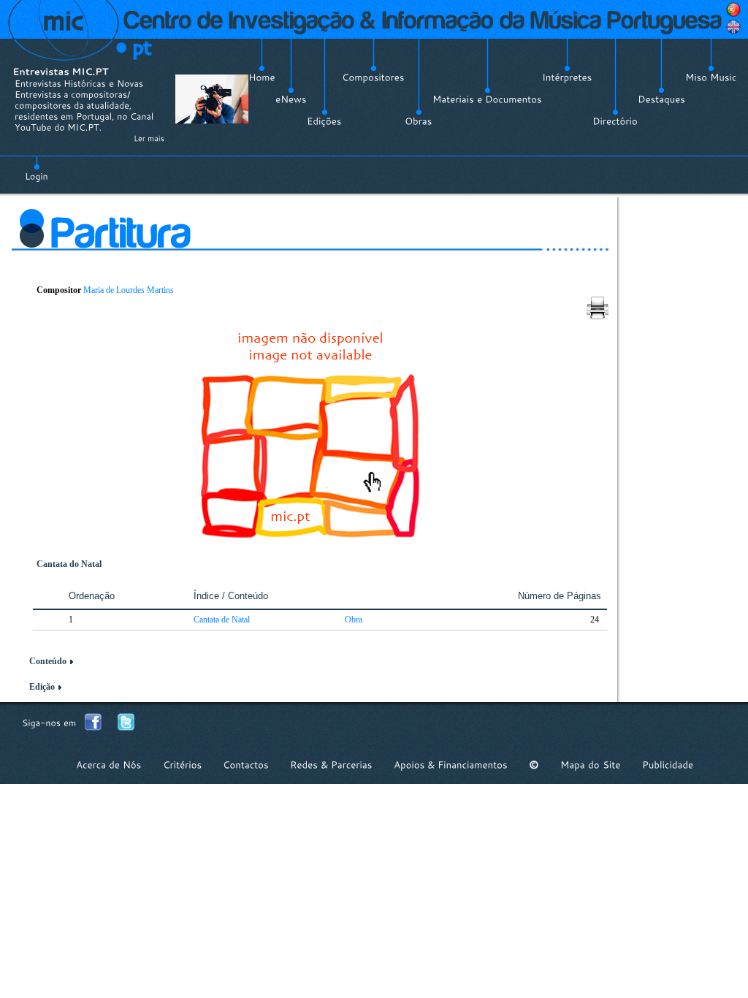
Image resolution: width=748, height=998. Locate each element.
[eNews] (291, 99)
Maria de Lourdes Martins (128, 290)
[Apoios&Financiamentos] (451, 764)
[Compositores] (373, 77)
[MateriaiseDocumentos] (487, 99)
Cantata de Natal (222, 619)
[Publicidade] (667, 764)
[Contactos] (246, 764)
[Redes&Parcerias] (331, 764)
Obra (353, 619)
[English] (733, 27)
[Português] (733, 9)
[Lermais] (149, 138)
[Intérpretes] (567, 77)
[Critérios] (182, 764)
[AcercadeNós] (109, 764)
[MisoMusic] (711, 77)
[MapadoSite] (590, 764)
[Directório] (615, 121)
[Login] (36, 168)
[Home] (261, 77)
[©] (534, 764)
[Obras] (418, 121)
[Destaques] (661, 99)
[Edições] (324, 121)
